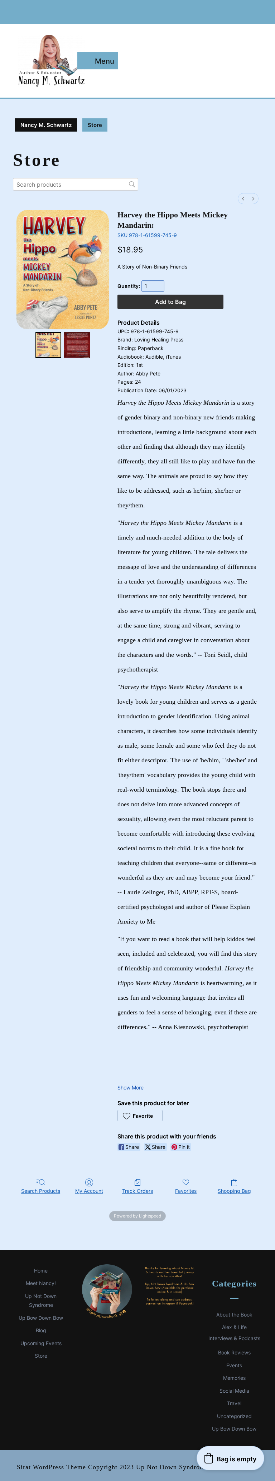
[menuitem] (243, 198)
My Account (89, 1191)
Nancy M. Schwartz (46, 125)
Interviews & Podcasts (234, 1338)
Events (234, 1365)
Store (41, 1356)
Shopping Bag (234, 1191)
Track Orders (137, 1191)
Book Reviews (234, 1352)
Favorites (186, 1191)
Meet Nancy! (41, 1283)
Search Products (40, 1191)
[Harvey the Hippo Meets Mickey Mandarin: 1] (77, 345)
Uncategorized (234, 1416)
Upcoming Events (41, 1343)
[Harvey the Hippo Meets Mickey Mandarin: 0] (48, 345)
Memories (234, 1378)
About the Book (234, 1315)
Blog (41, 1330)
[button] (139, 1115)
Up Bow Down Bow (41, 1318)
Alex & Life (234, 1327)
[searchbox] (75, 184)
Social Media (234, 1391)
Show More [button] (130, 1087)
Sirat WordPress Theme (51, 1467)
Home (41, 1271)
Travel (234, 1403)
